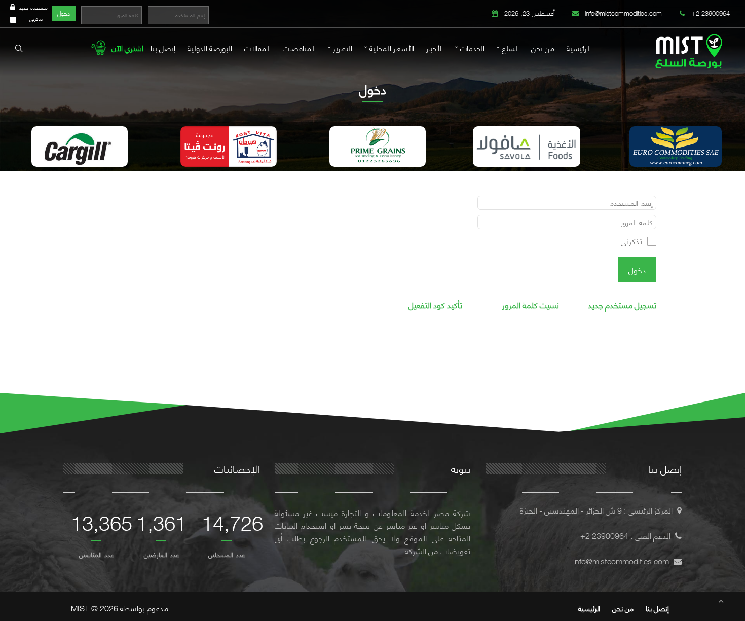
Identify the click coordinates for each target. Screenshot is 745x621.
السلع (510, 48)
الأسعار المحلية (391, 48)
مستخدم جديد (33, 7)
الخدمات (472, 48)
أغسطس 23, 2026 (528, 13)
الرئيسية (579, 48)
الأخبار (434, 48)
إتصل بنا (163, 48)
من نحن (542, 48)
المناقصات (299, 48)
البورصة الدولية (210, 48)
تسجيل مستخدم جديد (622, 304)
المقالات (257, 48)
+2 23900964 (710, 13)
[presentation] (9, 150)
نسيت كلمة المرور (530, 304)
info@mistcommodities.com (622, 13)
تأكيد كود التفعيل (435, 304)
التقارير (342, 48)
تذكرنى (36, 18)
